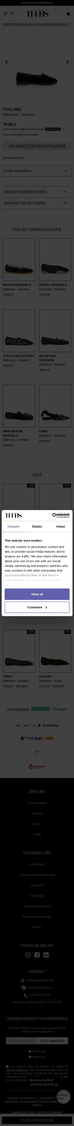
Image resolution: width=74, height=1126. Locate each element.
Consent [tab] (13, 526)
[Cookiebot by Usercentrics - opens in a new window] (52, 515)
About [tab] (60, 526)
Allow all (37, 594)
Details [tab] (37, 526)
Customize (34, 607)
